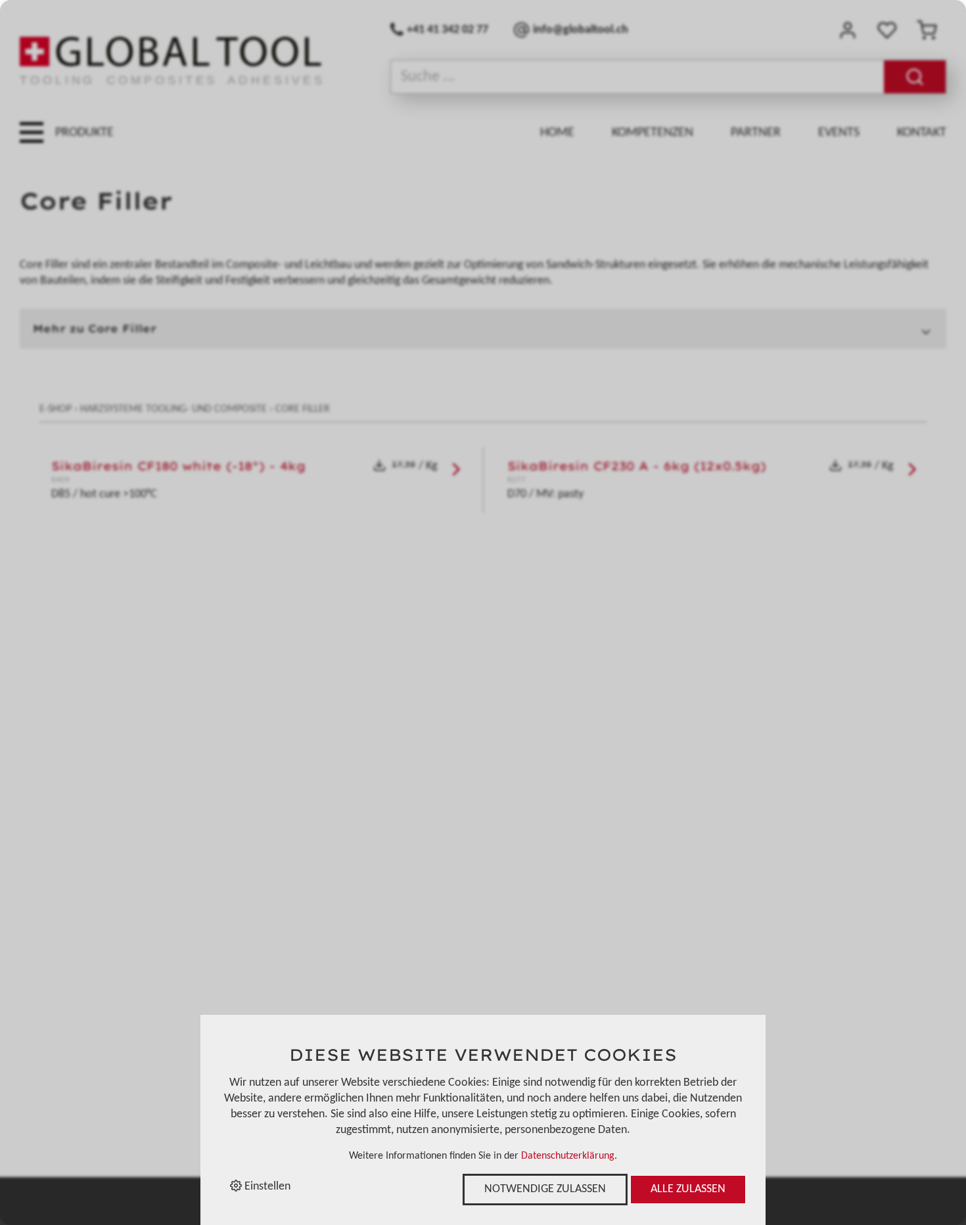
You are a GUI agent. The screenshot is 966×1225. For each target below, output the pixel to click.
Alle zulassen (688, 1189)
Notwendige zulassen (545, 1189)
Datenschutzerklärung (567, 1156)
